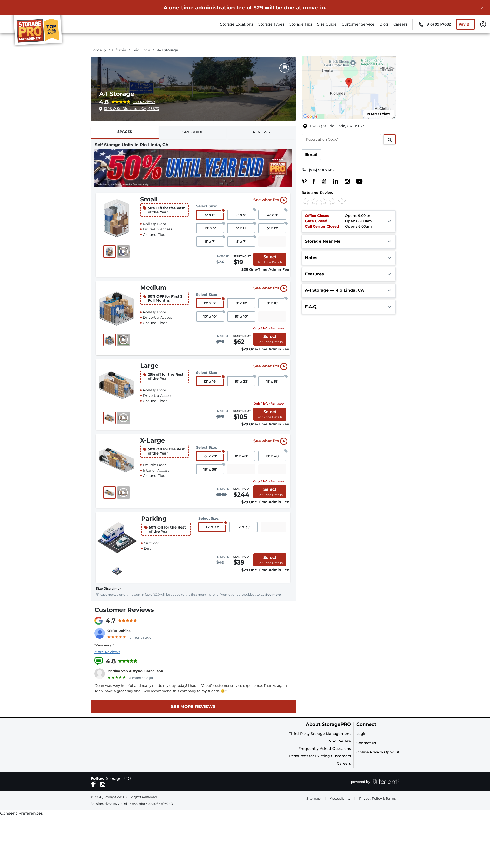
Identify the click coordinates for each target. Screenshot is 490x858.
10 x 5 (210, 228)
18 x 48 (272, 456)
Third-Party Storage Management (320, 733)
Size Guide (327, 24)
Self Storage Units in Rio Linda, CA (131, 144)
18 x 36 (210, 469)
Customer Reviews (124, 609)
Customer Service (358, 24)
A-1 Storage (116, 93)
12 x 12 (210, 303)
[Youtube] (356, 181)
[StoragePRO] (40, 31)
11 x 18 (272, 381)
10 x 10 (210, 316)
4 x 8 (272, 215)
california (118, 50)
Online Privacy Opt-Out (377, 752)
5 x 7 (210, 241)
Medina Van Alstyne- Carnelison (135, 671)
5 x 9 (241, 215)
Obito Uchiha (119, 631)
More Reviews (107, 651)
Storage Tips (300, 24)
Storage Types (271, 24)
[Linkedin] (333, 181)
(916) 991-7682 (321, 170)
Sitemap (313, 798)
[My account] (483, 24)
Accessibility (340, 798)
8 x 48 (241, 456)
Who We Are (339, 741)
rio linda (142, 50)
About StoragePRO (328, 724)
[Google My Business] (321, 181)
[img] (340, 200)
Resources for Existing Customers (320, 756)
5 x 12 (272, 228)
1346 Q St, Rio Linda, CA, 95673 (131, 108)
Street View (380, 114)
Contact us (366, 743)
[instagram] (102, 783)
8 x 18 (272, 303)
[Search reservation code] (390, 139)
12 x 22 (212, 527)
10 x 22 (241, 381)
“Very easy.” (104, 645)
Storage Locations (236, 24)
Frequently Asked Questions (324, 748)
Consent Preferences (21, 813)
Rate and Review (317, 192)
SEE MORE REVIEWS (193, 706)
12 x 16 (210, 381)
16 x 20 (210, 456)
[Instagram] (344, 181)
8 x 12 (241, 303)
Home (97, 50)
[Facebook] (311, 181)
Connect (366, 724)
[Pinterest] (304, 181)
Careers (400, 24)
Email (311, 154)
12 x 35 (243, 527)
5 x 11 (241, 228)
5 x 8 (210, 215)
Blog (383, 24)
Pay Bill (465, 24)
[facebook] (93, 783)
